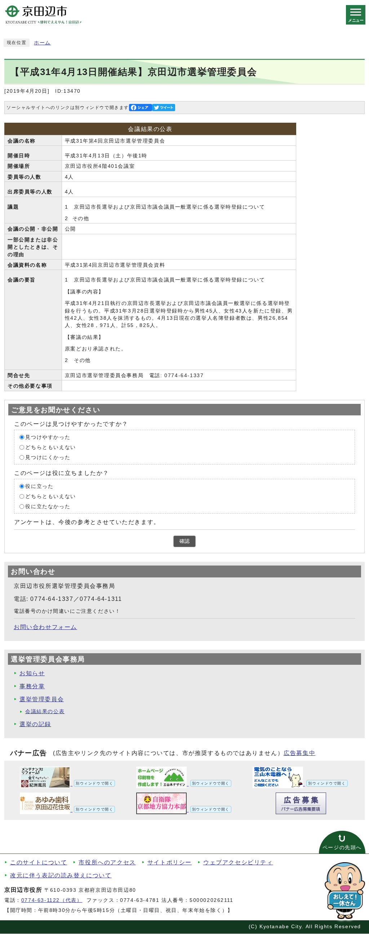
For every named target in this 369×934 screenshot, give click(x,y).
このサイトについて (38, 862)
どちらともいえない (50, 447)
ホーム (42, 42)
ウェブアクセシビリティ (238, 862)
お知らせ (32, 673)
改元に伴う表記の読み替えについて (61, 875)
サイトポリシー (169, 862)
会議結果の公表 (45, 711)
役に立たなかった (47, 506)
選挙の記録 (35, 724)
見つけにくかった (47, 457)
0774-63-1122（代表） (52, 900)
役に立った (39, 486)
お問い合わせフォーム (45, 627)
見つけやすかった (47, 437)
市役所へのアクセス (107, 862)
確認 (184, 541)
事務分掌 (32, 686)
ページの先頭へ (342, 847)
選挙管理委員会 (41, 699)
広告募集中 (299, 753)
